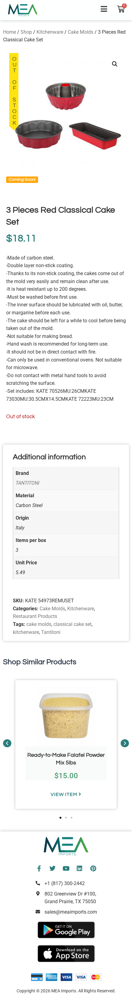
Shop (26, 32)
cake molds (38, 624)
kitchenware (26, 632)
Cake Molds (80, 32)
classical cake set (72, 624)
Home (9, 32)
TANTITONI (27, 483)
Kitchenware (50, 32)
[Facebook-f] (39, 869)
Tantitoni (50, 632)
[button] (114, 64)
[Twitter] (52, 869)
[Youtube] (66, 869)
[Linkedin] (79, 869)
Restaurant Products (35, 616)
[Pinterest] (93, 869)
